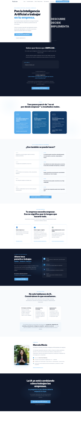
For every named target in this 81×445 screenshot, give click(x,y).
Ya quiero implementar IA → (40, 404)
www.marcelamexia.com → (38, 367)
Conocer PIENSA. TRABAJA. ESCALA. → (57, 131)
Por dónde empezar (30, 1)
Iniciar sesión (52, 1)
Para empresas (46, 1)
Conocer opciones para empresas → (58, 241)
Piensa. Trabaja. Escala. (39, 1)
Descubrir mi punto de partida (21, 131)
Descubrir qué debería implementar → (40, 241)
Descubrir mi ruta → (19, 241)
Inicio (24, 1)
